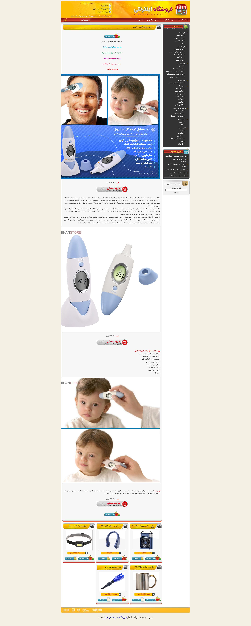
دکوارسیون (179, 35)
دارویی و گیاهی (181, 119)
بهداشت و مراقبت (177, 54)
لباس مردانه (179, 94)
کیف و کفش (179, 105)
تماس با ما (139, 20)
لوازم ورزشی (178, 113)
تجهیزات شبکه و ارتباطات (174, 71)
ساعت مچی (179, 91)
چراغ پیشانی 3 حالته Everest (78, 526)
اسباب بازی (179, 110)
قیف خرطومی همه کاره (113, 567)
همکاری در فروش (153, 20)
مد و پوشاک (182, 86)
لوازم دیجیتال (181, 63)
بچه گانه (180, 99)
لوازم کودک (179, 60)
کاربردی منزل (178, 40)
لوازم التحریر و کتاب (176, 138)
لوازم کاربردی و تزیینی (176, 82)
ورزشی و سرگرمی (179, 108)
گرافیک (180, 144)
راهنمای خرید (168, 20)
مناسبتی (180, 102)
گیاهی (181, 124)
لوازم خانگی (182, 33)
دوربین (181, 66)
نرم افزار (180, 136)
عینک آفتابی (179, 96)
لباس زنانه (179, 88)
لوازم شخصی (181, 47)
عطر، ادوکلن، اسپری (176, 52)
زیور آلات (180, 57)
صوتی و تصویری (178, 68)
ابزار (181, 43)
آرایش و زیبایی (178, 49)
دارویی (181, 122)
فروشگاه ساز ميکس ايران (115, 617)
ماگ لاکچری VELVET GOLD (144, 567)
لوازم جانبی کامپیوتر (176, 77)
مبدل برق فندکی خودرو (178, 172)
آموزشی (180, 141)
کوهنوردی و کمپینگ (177, 116)
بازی (181, 130)
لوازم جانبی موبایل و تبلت (175, 74)
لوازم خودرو (182, 80)
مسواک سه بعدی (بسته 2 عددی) (176, 169)
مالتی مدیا (180, 133)
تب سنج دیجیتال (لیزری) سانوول (143, 27)
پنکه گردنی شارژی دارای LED (111, 526)
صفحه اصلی (181, 20)
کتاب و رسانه (181, 128)
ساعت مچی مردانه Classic (177, 176)
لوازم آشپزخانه (178, 38)
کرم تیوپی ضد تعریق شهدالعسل (175, 156)
